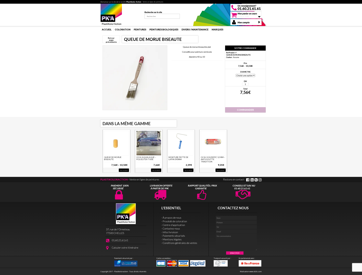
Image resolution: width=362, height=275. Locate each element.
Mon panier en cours (247, 13)
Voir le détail (124, 170)
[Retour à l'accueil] (111, 14)
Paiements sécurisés (174, 235)
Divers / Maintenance (195, 29)
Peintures (140, 29)
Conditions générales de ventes (180, 242)
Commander (245, 109)
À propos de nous (172, 217)
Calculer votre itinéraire (125, 247)
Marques (217, 29)
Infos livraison (170, 232)
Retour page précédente (111, 40)
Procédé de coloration (175, 221)
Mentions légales (172, 239)
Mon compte (244, 22)
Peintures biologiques (163, 29)
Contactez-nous (171, 228)
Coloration (123, 29)
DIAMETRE (245, 72)
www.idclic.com (255, 271)
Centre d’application (174, 225)
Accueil (107, 29)
